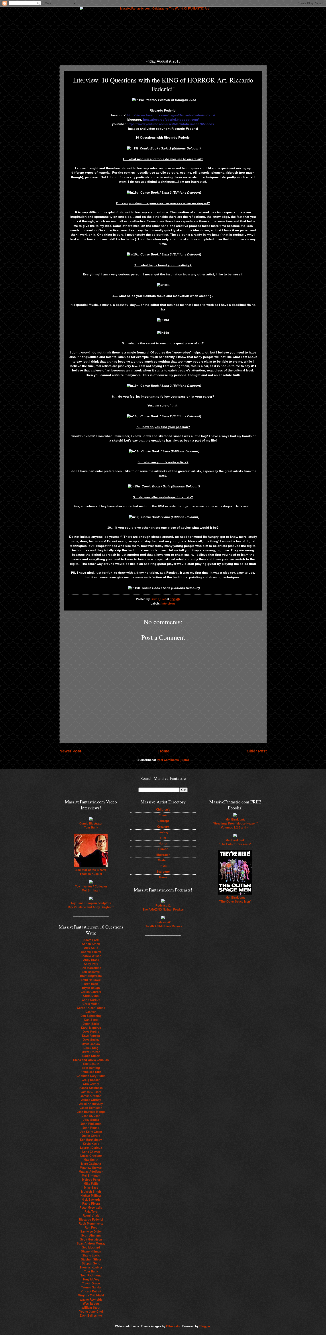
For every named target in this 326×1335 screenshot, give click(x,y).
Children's (163, 809)
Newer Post (70, 751)
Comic (163, 815)
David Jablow (91, 1044)
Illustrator (163, 854)
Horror (163, 843)
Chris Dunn (91, 995)
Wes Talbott (91, 1303)
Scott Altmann (91, 1235)
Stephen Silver (91, 1259)
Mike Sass (91, 1187)
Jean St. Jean (91, 1115)
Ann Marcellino (91, 968)
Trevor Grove (91, 1283)
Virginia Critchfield (91, 1295)
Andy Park (91, 964)
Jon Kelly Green (91, 1131)
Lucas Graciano (91, 1155)
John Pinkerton (91, 1123)
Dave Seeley (91, 1039)
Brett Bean (91, 984)
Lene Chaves (91, 1151)
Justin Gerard (91, 1135)
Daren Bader (90, 1023)
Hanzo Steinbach (91, 1088)
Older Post (257, 751)
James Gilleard (91, 1092)
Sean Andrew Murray (91, 1243)
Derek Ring (90, 1048)
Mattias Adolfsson (91, 1171)
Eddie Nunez (91, 1056)
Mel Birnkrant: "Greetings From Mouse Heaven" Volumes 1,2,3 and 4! (235, 823)
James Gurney (91, 1099)
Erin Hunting (91, 1068)
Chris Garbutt (91, 999)
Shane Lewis (91, 1255)
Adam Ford (91, 940)
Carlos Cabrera (91, 991)
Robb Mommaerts (91, 1223)
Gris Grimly (91, 1084)
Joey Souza (91, 1119)
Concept (163, 821)
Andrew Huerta (91, 952)
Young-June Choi (91, 1311)
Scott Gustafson (91, 1239)
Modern (163, 860)
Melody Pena (91, 1179)
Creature (163, 826)
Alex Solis (91, 948)
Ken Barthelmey (91, 1139)
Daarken (90, 1011)
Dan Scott (91, 1019)
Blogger (204, 1326)
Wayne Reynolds (91, 1299)
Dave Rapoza (91, 1035)
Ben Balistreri (91, 972)
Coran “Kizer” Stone (91, 1007)
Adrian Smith (91, 944)
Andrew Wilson (91, 956)
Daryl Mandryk (91, 1027)
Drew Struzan (91, 1052)
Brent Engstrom (91, 976)
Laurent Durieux (91, 1147)
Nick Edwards (91, 1199)
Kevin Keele (91, 1143)
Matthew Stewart (91, 1167)
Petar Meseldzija (91, 1207)
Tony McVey (91, 1279)
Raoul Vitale (91, 1215)
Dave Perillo (91, 1031)
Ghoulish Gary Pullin (91, 1076)
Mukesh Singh (91, 1191)
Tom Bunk (91, 1271)
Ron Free (91, 1227)
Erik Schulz (91, 1064)
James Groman (91, 1095)
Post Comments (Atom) (173, 760)
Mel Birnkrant (91, 1175)
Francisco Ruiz (91, 1072)
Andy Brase (91, 960)
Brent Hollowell (91, 980)
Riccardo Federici (91, 1219)
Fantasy (163, 832)
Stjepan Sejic (91, 1263)
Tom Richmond (91, 1275)
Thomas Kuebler (91, 1267)
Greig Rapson (91, 1080)
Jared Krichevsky (91, 1103)
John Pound (90, 1127)
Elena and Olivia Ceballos (91, 1060)
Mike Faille (91, 1183)
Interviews (168, 603)
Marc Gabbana (91, 1163)
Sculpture (163, 871)
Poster (163, 866)
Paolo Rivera (91, 1203)
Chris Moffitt (90, 1003)
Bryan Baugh (91, 987)
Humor (163, 849)
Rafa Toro (91, 1211)
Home (163, 751)
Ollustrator (173, 1326)
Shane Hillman (91, 1251)
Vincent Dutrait (91, 1291)
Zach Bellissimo (91, 1315)
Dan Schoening (91, 1015)
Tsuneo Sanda (91, 1287)
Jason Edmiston (91, 1107)
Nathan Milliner (91, 1195)
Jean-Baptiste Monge (91, 1111)
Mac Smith (91, 1159)
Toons (163, 877)
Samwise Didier (91, 1231)
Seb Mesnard (91, 1247)
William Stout (91, 1307)
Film (163, 838)
